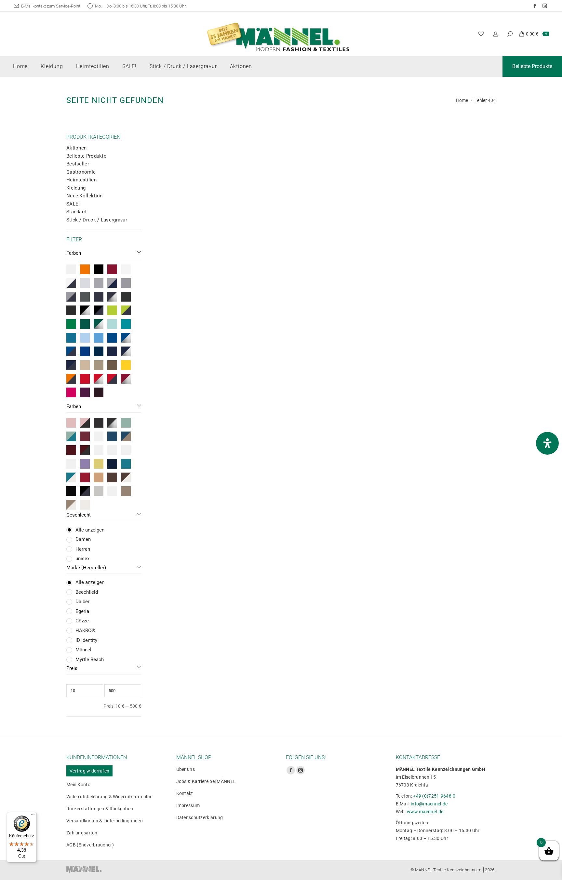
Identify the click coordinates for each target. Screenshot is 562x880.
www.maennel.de (425, 811)
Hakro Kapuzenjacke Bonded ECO (447, 254)
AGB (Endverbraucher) (90, 844)
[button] (166, 236)
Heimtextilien (81, 180)
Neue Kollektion (84, 196)
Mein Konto (78, 784)
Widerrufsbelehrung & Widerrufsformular (109, 796)
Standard (76, 212)
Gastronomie (81, 172)
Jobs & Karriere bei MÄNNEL (206, 781)
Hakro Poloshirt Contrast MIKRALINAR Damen (330, 257)
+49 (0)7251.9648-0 (434, 796)
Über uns (185, 769)
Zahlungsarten (81, 832)
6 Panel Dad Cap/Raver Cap (213, 254)
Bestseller (77, 164)
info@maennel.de (429, 803)
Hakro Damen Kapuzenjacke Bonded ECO (212, 402)
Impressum (188, 805)
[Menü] (33, 816)
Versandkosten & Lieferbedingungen (104, 820)
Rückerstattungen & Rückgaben (99, 808)
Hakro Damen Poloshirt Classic (446, 399)
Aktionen (76, 148)
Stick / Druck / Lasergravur (96, 220)
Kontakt (184, 793)
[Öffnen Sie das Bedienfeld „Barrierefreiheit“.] (547, 443)
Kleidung (76, 188)
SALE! (73, 204)
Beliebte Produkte (86, 156)
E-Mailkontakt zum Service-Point (50, 6)
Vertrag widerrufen (89, 771)
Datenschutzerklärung (199, 817)
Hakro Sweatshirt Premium (330, 399)
